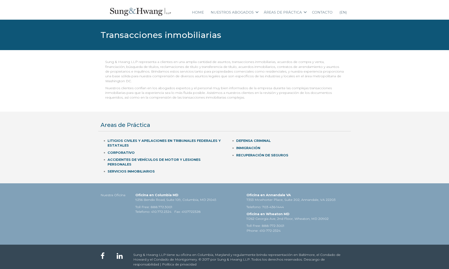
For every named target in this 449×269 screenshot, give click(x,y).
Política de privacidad (179, 264)
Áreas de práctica (283, 12)
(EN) (343, 12)
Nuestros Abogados (232, 12)
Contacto (322, 12)
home (198, 12)
